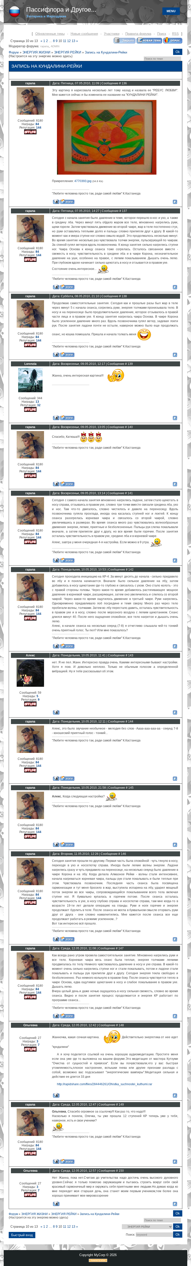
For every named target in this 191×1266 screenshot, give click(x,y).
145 (131, 787)
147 (121, 948)
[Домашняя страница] (67, 201)
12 (69, 41)
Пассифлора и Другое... (61, 9)
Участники (111, 34)
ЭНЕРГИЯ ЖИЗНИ (36, 52)
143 (130, 655)
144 (130, 721)
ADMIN (55, 46)
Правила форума (138, 34)
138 (124, 296)
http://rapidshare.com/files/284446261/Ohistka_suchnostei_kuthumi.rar (104, 1084)
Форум (14, 52)
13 (73, 41)
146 (123, 854)
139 (130, 364)
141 (130, 493)
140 (130, 427)
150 (121, 1170)
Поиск (161, 34)
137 (124, 211)
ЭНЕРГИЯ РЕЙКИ (67, 52)
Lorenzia (30, 364)
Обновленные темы (50, 34)
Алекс (30, 655)
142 (131, 569)
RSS (175, 34)
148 (121, 1025)
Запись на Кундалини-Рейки (106, 52)
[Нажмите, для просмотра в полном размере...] (106, 173)
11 (64, 41)
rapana (44, 46)
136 (124, 83)
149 (121, 1104)
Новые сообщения (84, 34)
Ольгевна (30, 1025)
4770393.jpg (83, 181)
